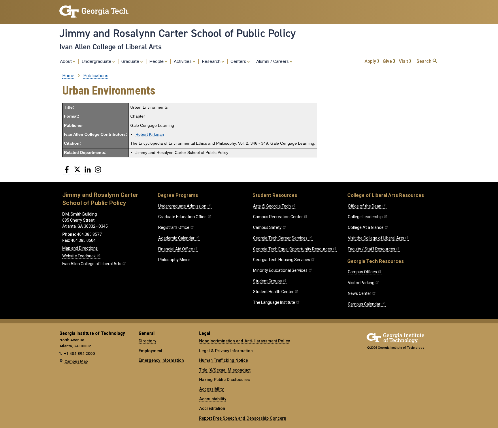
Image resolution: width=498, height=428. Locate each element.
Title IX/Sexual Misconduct (224, 370)
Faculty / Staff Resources (371, 249)
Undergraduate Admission (182, 206)
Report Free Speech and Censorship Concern (242, 418)
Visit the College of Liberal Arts (376, 238)
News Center (359, 293)
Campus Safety (267, 227)
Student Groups (267, 281)
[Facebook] (66, 171)
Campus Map (76, 361)
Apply (371, 61)
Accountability (212, 399)
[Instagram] (98, 171)
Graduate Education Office (182, 216)
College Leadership (365, 216)
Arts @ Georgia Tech (272, 206)
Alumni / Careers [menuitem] (273, 61)
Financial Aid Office (175, 249)
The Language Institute (274, 302)
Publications (95, 75)
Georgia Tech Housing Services (281, 259)
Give (388, 61)
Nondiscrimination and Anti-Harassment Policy (244, 341)
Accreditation (212, 408)
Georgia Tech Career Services (280, 238)
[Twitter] (77, 171)
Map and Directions (80, 248)
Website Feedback (79, 256)
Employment (150, 350)
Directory (147, 341)
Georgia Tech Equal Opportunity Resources (292, 249)
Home (68, 75)
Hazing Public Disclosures (224, 379)
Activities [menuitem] (183, 61)
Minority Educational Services (280, 270)
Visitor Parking (361, 282)
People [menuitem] (157, 61)
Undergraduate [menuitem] (97, 61)
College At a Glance (366, 227)
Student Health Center (273, 291)
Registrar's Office (173, 227)
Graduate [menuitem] (130, 61)
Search (424, 61)
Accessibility (211, 389)
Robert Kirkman (149, 134)
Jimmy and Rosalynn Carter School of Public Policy (177, 33)
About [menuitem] (66, 61)
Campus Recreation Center (278, 216)
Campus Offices (362, 271)
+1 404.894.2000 (79, 353)
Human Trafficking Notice (223, 360)
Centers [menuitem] (239, 61)
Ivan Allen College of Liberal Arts (110, 47)
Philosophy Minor (174, 259)
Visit (404, 61)
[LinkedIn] (87, 171)
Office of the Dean (364, 206)
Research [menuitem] (212, 61)
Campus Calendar (364, 304)
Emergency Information (161, 360)
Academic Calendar (176, 238)
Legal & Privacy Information (226, 350)
